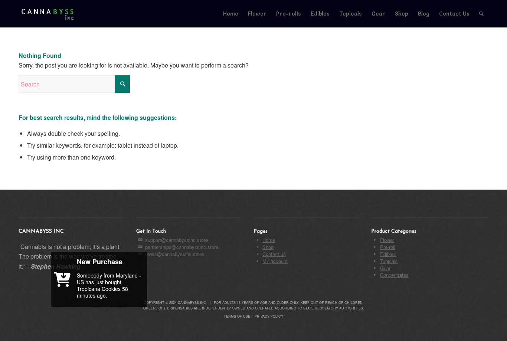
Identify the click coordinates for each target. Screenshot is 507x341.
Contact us (274, 254)
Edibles (388, 254)
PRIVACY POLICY (269, 316)
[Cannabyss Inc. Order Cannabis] (48, 13)
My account (275, 261)
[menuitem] (230, 13)
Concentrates (394, 274)
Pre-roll (387, 246)
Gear (385, 268)
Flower (387, 239)
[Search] (481, 13)
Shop (268, 246)
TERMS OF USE (237, 316)
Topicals (389, 261)
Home (268, 239)
